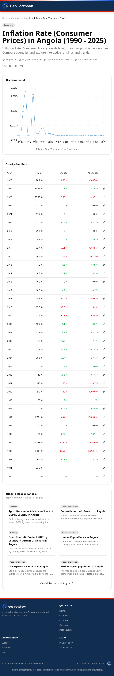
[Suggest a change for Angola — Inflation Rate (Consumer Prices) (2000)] (104, 392)
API (4, 652)
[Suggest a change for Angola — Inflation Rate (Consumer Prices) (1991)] (104, 468)
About (5, 642)
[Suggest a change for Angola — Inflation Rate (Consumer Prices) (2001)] (104, 383)
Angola (9, 59)
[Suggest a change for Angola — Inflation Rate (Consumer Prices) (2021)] (104, 214)
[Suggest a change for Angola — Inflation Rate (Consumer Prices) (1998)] (104, 409)
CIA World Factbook (87, 59)
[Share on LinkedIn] (16, 66)
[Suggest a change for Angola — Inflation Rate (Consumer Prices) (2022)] (104, 206)
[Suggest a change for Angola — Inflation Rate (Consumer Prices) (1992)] (104, 459)
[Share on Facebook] (10, 66)
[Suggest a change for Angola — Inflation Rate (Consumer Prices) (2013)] (104, 282)
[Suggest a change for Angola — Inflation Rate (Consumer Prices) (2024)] (104, 189)
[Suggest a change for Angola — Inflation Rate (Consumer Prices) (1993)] (104, 451)
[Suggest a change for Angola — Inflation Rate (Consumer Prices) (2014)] (104, 273)
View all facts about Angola (55, 583)
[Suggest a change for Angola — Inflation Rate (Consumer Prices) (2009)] (104, 316)
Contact (6, 647)
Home (62, 610)
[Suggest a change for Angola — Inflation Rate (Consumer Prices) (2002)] (104, 375)
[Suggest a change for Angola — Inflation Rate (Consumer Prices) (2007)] (104, 332)
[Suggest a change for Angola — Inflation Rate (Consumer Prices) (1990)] (104, 476)
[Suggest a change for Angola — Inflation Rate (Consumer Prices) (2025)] (104, 180)
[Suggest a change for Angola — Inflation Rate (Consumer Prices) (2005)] (104, 349)
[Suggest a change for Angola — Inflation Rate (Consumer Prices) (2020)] (104, 222)
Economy (8, 25)
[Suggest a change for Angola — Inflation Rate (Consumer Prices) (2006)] (104, 341)
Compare (63, 620)
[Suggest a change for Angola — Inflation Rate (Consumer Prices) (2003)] (104, 366)
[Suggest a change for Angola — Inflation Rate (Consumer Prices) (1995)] (104, 434)
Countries (64, 615)
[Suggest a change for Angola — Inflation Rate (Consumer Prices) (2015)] (104, 265)
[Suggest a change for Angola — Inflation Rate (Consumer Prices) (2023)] (104, 197)
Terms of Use (65, 647)
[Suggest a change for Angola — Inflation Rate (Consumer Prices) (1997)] (104, 417)
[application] (57, 115)
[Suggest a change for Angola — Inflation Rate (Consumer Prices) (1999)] (104, 400)
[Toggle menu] (109, 6)
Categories (64, 625)
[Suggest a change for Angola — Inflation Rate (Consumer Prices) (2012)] (104, 290)
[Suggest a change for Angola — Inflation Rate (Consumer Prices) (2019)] (104, 231)
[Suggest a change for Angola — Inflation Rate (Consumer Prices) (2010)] (104, 307)
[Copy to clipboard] (21, 66)
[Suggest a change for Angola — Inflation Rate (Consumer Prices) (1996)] (104, 426)
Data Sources (65, 629)
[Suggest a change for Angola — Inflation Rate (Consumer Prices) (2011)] (104, 299)
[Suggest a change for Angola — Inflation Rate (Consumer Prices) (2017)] (104, 248)
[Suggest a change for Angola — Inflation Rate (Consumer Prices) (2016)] (104, 256)
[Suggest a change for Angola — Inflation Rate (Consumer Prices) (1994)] (104, 442)
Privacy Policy (66, 642)
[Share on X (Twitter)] (4, 66)
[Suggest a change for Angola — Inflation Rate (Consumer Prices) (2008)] (104, 324)
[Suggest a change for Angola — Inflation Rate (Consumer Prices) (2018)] (104, 239)
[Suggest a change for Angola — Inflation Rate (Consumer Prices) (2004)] (104, 358)
